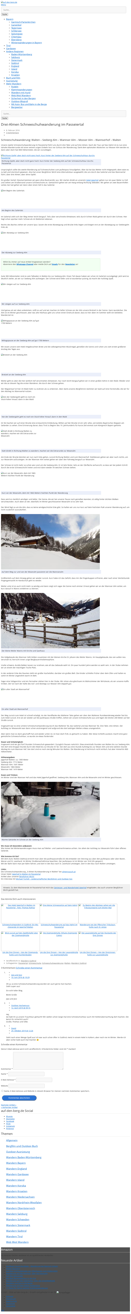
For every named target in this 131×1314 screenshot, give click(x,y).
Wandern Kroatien (16, 1191)
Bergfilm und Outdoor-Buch (22, 1146)
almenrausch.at (69, 871)
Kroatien (15, 74)
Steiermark (16, 60)
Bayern (9, 19)
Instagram (10, 1126)
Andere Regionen (15, 51)
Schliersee (16, 30)
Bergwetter (17, 107)
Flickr (8, 1123)
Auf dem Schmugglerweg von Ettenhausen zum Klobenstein (32, 1271)
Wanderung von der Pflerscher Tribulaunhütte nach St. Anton (98, 925)
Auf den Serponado (14, 1276)
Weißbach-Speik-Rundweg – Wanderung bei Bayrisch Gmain (32, 1266)
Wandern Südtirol (28, 961)
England (15, 66)
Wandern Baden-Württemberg (23, 1157)
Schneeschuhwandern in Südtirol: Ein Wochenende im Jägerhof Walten (20, 925)
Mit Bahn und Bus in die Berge (19, 1283)
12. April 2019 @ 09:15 (20, 1008)
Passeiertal (23, 963)
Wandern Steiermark (18, 1225)
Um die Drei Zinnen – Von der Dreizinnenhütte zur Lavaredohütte (98, 953)
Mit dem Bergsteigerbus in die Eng (21, 1278)
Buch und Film (13, 77)
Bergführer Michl (26, 876)
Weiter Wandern (13, 1268)
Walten (67, 963)
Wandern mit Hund (20, 92)
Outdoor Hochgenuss (20, 1005)
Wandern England (16, 1168)
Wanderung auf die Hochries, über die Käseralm (27, 1273)
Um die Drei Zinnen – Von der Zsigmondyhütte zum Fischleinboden (20, 953)
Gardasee (11, 48)
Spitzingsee (17, 33)
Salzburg (15, 57)
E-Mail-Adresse (8, 1080)
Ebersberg (16, 39)
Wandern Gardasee (17, 1174)
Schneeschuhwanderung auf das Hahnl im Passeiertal (59, 925)
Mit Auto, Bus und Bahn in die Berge (29, 104)
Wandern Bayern (16, 1163)
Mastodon (10, 1119)
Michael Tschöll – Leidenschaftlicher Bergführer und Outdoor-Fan (44, 879)
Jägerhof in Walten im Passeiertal (26, 874)
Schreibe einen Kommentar (29, 967)
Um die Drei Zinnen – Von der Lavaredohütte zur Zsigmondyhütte (59, 953)
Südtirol (15, 63)
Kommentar (7, 1069)
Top (2, 1310)
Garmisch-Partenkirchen (23, 22)
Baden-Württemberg (21, 54)
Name (4, 1074)
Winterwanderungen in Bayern (26, 42)
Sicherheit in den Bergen (23, 98)
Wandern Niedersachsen (20, 1197)
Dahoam (9, 1296)
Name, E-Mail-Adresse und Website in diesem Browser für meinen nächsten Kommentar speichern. (47, 1091)
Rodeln (14, 86)
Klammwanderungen (21, 89)
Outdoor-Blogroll (19, 101)
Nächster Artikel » (8, 1105)
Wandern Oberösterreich (20, 1208)
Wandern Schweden (17, 1219)
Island (14, 69)
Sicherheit (10, 1303)
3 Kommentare (12, 133)
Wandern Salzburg (16, 1214)
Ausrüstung (12, 80)
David (13, 1028)
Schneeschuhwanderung (52, 963)
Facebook (10, 1121)
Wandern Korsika (16, 1185)
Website (4, 1086)
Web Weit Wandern (21, 95)
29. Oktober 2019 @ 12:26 (22, 1031)
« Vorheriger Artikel (9, 1107)
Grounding (10, 1306)
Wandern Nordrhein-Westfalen (24, 1202)
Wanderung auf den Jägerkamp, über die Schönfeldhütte (30, 1281)
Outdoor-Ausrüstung (18, 1151)
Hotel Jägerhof (92, 180)
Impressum (11, 1299)
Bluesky (9, 1116)
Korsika (15, 71)
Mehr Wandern (13, 83)
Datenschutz (11, 1301)
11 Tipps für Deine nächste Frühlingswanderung (27, 1288)
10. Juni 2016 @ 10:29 (20, 977)
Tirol (8, 45)
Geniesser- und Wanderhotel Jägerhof (70, 887)
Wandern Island (15, 1180)
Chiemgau (16, 36)
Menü (3, 4)
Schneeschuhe (35, 963)
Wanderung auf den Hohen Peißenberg (23, 1285)
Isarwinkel (16, 24)
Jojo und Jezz (16, 975)
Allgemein (12, 1140)
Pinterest (10, 1128)
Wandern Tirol (14, 1236)
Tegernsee (16, 27)
